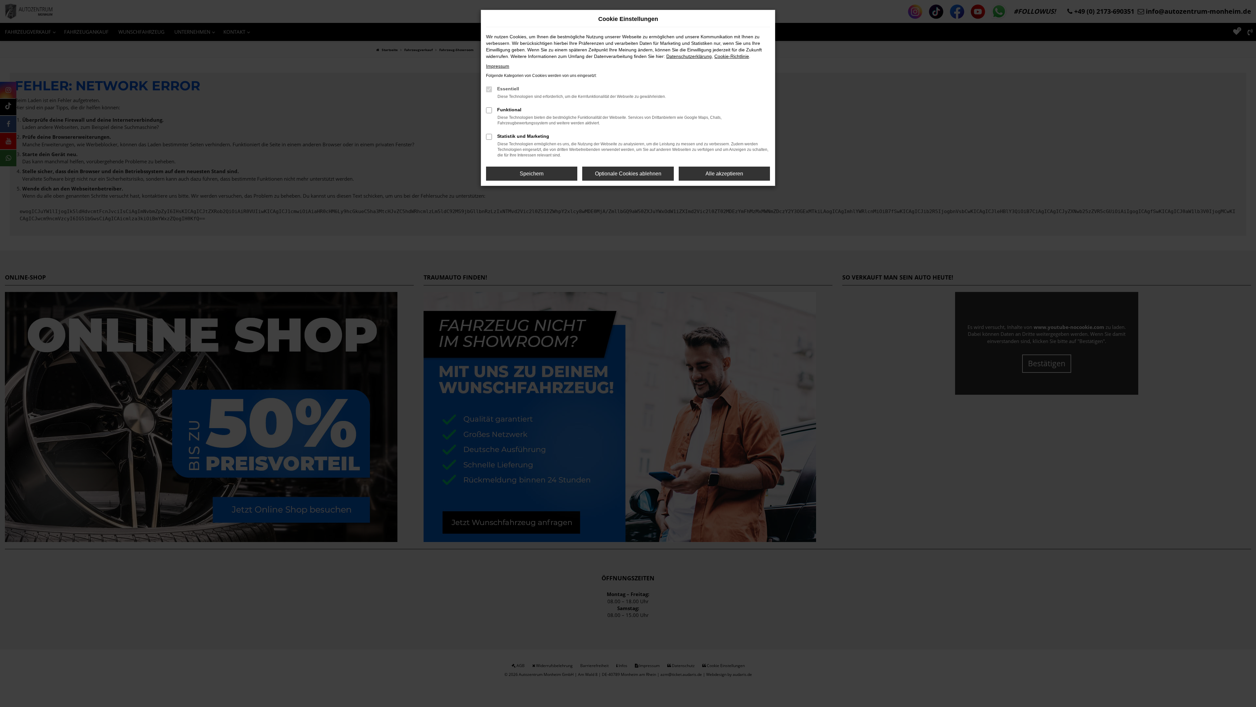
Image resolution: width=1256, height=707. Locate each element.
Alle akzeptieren (724, 173)
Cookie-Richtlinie (731, 56)
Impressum (497, 66)
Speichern (532, 173)
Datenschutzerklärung (689, 56)
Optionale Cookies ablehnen (628, 173)
